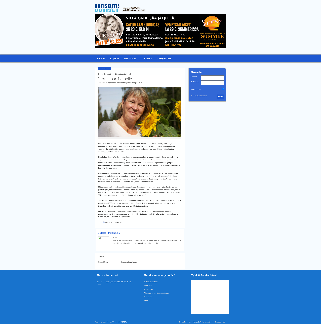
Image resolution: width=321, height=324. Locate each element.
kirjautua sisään (114, 262)
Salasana (195, 82)
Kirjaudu (114, 58)
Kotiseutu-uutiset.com (103, 322)
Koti (99, 74)
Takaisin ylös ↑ (220, 322)
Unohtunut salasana (199, 96)
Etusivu (101, 58)
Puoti (146, 301)
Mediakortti (148, 286)
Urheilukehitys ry (206, 322)
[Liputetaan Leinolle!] (139, 113)
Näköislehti (130, 58)
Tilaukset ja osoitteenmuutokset (156, 293)
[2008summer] (160, 49)
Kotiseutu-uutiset (150, 282)
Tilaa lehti (146, 58)
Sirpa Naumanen (140, 83)
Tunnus (194, 77)
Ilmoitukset (148, 289)
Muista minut (196, 89)
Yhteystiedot (164, 58)
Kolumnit (107, 74)
